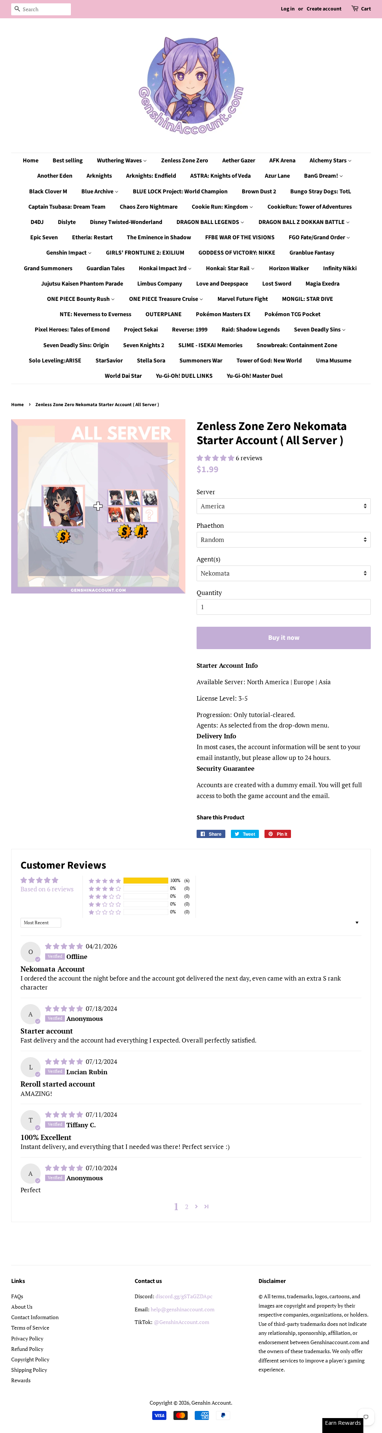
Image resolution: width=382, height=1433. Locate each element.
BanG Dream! (321, 176)
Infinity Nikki (340, 268)
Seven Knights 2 (143, 345)
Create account (324, 9)
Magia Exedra (322, 284)
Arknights (99, 176)
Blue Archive (98, 191)
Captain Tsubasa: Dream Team (67, 207)
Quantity (209, 592)
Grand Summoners (48, 268)
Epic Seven (44, 237)
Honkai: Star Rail (228, 268)
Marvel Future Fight (242, 299)
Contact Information (35, 1317)
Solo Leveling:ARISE (55, 360)
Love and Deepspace (222, 284)
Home (30, 160)
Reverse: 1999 (189, 329)
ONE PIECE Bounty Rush (79, 299)
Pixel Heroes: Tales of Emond (72, 329)
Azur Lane (277, 176)
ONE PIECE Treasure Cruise (164, 299)
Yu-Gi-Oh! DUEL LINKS (184, 376)
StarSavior (109, 360)
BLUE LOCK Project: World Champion (180, 191)
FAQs (17, 1296)
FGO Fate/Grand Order (317, 237)
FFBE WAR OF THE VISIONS (240, 237)
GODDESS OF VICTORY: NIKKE (236, 253)
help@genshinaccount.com (183, 1309)
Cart (366, 9)
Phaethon (210, 525)
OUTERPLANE (163, 314)
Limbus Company (159, 284)
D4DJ (37, 222)
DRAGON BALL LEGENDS (208, 222)
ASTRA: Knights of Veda (220, 176)
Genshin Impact (67, 253)
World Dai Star (123, 376)
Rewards (21, 1380)
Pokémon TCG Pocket (292, 314)
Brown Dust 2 (259, 191)
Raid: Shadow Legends (251, 329)
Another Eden (54, 176)
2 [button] (186, 1206)
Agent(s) (208, 559)
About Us (21, 1306)
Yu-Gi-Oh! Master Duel (255, 376)
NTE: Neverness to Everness (95, 314)
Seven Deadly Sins (318, 329)
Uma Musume (333, 360)
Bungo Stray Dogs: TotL (320, 191)
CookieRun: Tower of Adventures (309, 207)
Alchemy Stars (329, 160)
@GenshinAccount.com (181, 1321)
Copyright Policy (30, 1359)
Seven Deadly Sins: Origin (76, 345)
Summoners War (200, 360)
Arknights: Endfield (151, 176)
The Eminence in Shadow (159, 237)
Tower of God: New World (269, 360)
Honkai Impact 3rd (163, 268)
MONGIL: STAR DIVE (307, 299)
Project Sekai (141, 329)
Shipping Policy (29, 1369)
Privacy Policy (27, 1338)
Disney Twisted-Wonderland (126, 222)
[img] (64, 946)
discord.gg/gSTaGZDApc (184, 1296)
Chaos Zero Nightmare (149, 207)
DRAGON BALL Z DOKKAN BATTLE (302, 222)
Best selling (68, 160)
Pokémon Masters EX (223, 314)
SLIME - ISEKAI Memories (210, 345)
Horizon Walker (289, 268)
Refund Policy (27, 1348)
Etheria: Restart (92, 237)
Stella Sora (151, 360)
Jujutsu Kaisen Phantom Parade (82, 284)
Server (206, 491)
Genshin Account (211, 1402)
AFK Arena (282, 160)
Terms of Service (30, 1327)
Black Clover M (48, 191)
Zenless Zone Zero (184, 160)
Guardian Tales (106, 268)
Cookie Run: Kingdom (220, 207)
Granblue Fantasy (311, 253)
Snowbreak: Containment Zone (297, 345)
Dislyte (67, 222)
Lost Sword (276, 284)
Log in (288, 9)
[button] (216, 458)
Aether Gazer (238, 160)
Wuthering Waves (120, 160)
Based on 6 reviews (47, 889)
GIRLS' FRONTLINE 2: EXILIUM (145, 253)
